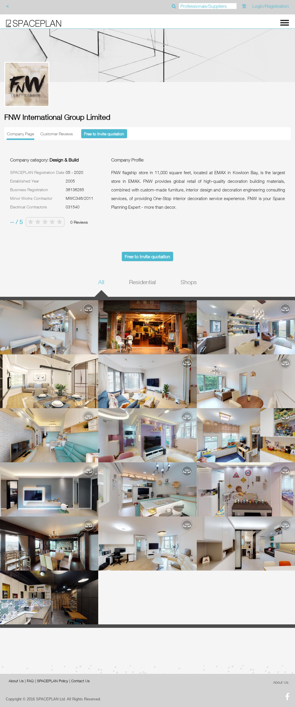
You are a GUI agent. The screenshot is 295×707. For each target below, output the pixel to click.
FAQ (30, 681)
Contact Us (80, 681)
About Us (16, 681)
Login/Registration (270, 6)
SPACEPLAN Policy (52, 681)
